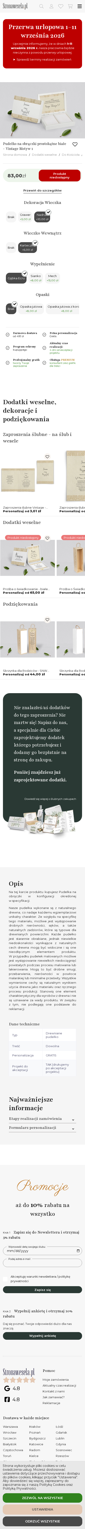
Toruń (7, 1456)
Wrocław (9, 1432)
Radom (34, 1450)
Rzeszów (62, 1456)
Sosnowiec (64, 1450)
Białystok (10, 1444)
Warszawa (10, 1426)
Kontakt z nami (54, 1391)
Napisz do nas (52, 722)
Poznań (35, 1432)
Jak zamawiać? (54, 1397)
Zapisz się (42, 1290)
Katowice (36, 1444)
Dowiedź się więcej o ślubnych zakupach (50, 799)
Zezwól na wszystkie (42, 1498)
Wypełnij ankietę (42, 1335)
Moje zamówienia (56, 1379)
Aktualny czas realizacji (59, 1385)
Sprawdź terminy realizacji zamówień (44, 59)
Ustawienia (42, 1509)
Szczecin (9, 1438)
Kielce (34, 1456)
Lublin (60, 1438)
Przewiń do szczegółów (42, 190)
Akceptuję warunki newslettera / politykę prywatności (40, 1279)
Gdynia (61, 1444)
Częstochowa (13, 1450)
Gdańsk (61, 1432)
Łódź (59, 1426)
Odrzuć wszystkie (42, 1521)
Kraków (34, 1426)
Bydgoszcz (37, 1438)
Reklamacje (51, 1403)
